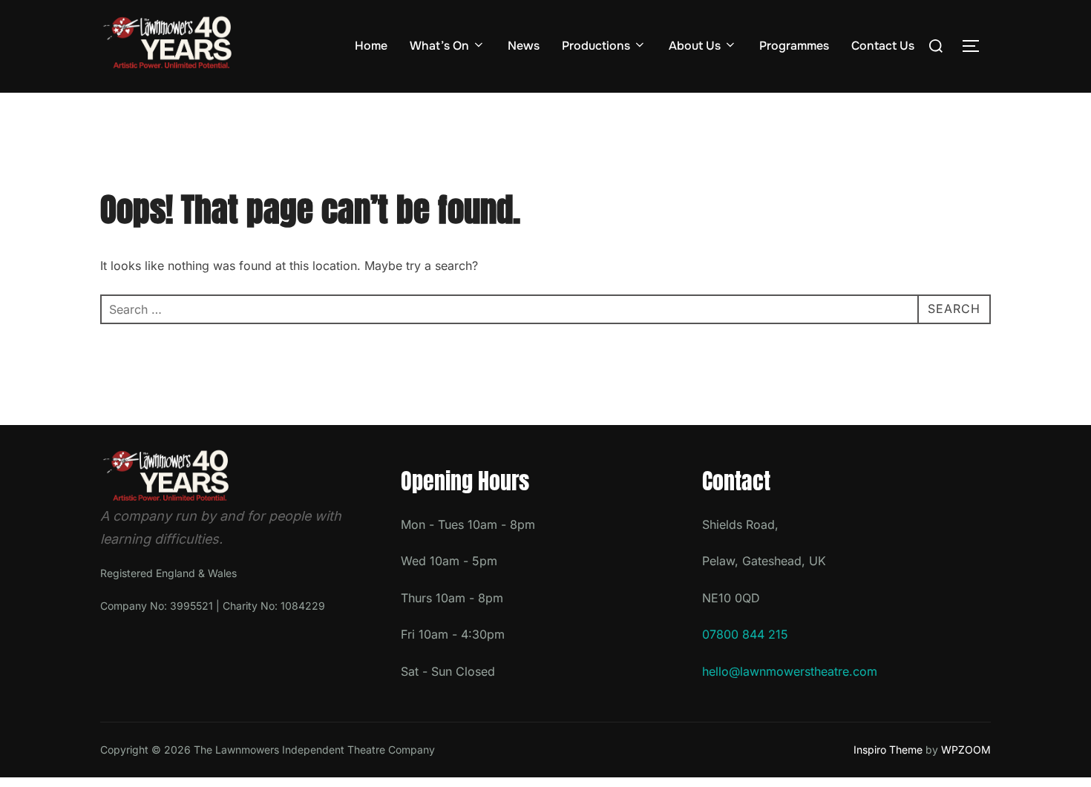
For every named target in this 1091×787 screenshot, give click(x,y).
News (524, 45)
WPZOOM (966, 749)
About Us (695, 45)
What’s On (439, 45)
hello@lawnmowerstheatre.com (789, 671)
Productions (596, 45)
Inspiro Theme (888, 749)
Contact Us (882, 45)
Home (371, 45)
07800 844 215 (745, 634)
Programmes (794, 45)
